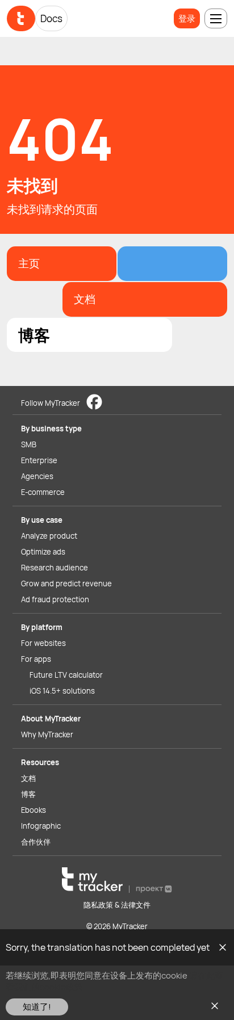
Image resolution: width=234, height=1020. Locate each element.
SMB (28, 444)
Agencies (37, 476)
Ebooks (33, 810)
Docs (51, 18)
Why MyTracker (47, 734)
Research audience (54, 568)
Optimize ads (43, 552)
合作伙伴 (36, 842)
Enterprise (39, 460)
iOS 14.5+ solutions (62, 691)
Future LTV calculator (66, 675)
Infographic (41, 826)
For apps (36, 659)
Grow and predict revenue (66, 583)
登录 (186, 18)
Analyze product (49, 536)
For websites (43, 643)
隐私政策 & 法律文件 (117, 905)
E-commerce (43, 492)
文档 (28, 778)
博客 (28, 794)
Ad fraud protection (55, 599)
